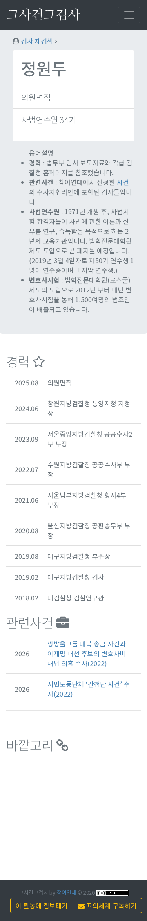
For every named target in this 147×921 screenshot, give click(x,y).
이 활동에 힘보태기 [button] (42, 905)
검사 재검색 (37, 41)
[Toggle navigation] (129, 15)
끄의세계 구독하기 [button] (111, 905)
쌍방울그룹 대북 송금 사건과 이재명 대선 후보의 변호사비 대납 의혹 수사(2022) (86, 653)
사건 (123, 182)
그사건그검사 (43, 15)
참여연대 (66, 892)
